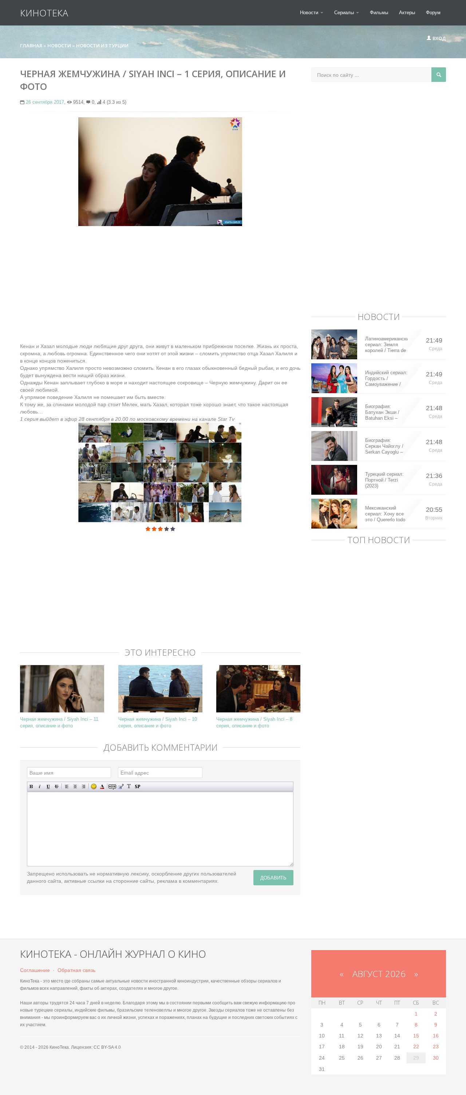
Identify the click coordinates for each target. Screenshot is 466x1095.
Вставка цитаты (120, 786)
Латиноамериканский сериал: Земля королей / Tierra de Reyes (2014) (386, 344)
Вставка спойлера (137, 786)
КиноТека (44, 13)
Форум (433, 12)
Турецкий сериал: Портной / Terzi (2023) (384, 480)
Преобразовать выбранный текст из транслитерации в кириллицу (129, 786)
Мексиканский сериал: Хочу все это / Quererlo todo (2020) (385, 514)
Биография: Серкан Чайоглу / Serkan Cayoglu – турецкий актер (384, 446)
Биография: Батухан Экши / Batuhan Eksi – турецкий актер (382, 412)
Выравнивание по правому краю (83, 786)
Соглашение (35, 970)
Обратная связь (76, 970)
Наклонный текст (40, 786)
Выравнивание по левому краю (67, 786)
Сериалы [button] (344, 12)
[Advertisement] (160, 284)
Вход (438, 38)
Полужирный (31, 786)
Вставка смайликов (94, 786)
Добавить (273, 877)
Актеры (407, 12)
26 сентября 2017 (45, 102)
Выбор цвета (102, 786)
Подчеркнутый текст (48, 786)
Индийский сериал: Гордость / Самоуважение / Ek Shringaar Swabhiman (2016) (386, 378)
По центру (75, 786)
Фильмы (379, 12)
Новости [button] (310, 12)
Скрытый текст (112, 786)
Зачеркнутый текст (56, 786)
